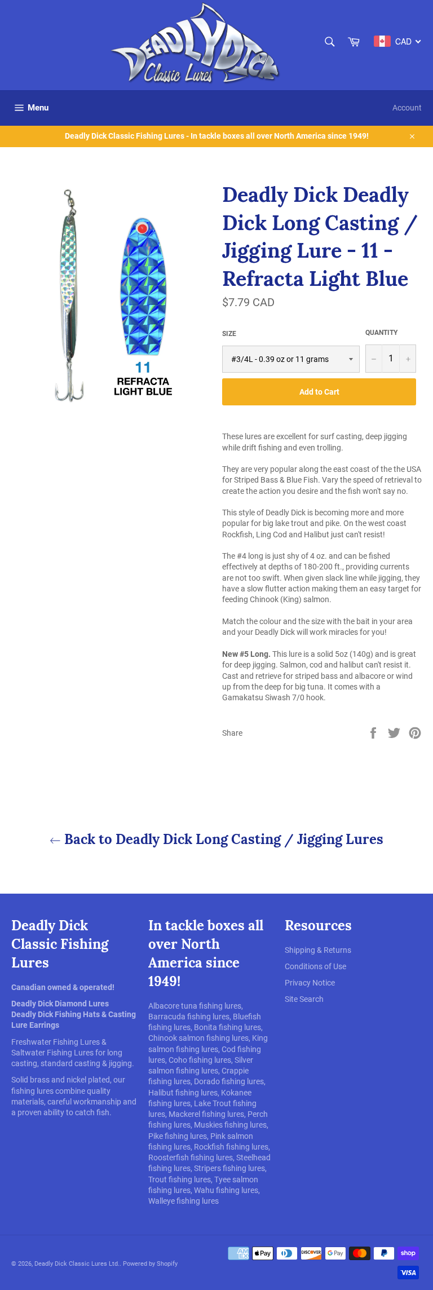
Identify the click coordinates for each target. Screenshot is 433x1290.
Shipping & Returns (318, 950)
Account (407, 107)
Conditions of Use (315, 966)
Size (229, 334)
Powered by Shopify (150, 1263)
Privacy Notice (310, 982)
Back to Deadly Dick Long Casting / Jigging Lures (222, 839)
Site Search (304, 999)
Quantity (381, 333)
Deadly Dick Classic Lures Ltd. (77, 1263)
